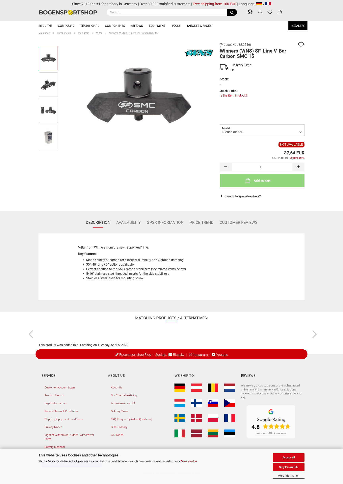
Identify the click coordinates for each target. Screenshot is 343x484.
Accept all (288, 457)
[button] (250, 12)
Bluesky (178, 355)
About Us (116, 387)
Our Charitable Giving (124, 395)
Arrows (137, 26)
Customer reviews (238, 222)
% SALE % (297, 26)
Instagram (200, 355)
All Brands (117, 435)
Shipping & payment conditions (63, 419)
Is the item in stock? (234, 95)
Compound (66, 26)
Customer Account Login (59, 387)
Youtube (222, 355)
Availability (128, 222)
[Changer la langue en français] (268, 4)
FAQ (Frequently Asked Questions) (131, 419)
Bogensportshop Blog (135, 355)
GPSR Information (165, 222)
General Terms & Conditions (61, 411)
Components (115, 26)
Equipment (157, 26)
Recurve (45, 26)
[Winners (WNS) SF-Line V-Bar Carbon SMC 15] (137, 97)
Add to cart (262, 181)
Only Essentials (288, 467)
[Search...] (232, 12)
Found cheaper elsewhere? (242, 196)
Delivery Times (119, 411)
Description (98, 222)
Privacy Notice (189, 461)
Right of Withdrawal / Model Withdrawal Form (69, 437)
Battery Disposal (54, 447)
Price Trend (202, 222)
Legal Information (55, 403)
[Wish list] (270, 12)
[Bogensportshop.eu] (70, 12)
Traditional (89, 26)
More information (288, 475)
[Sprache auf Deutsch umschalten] (259, 4)
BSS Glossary (119, 427)
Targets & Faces (199, 26)
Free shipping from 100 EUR (214, 4)
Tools (176, 26)
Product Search (54, 395)
